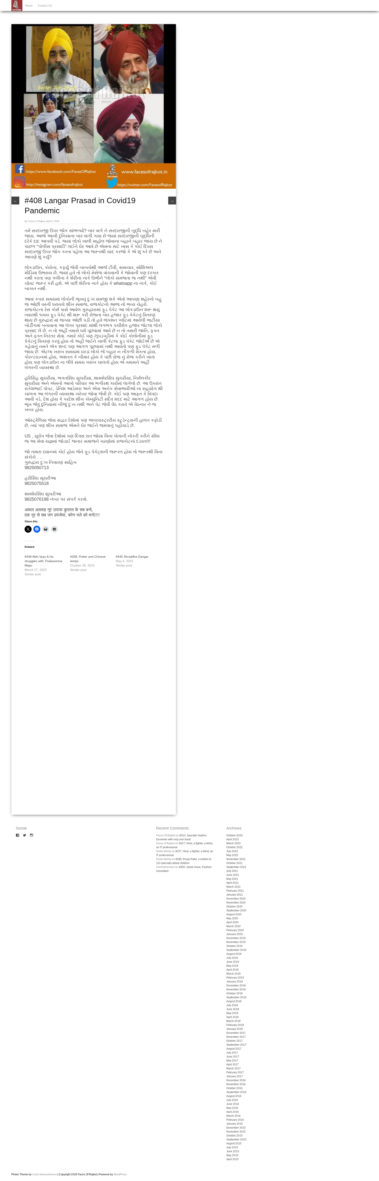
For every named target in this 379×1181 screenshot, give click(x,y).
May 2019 (232, 965)
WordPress (120, 1174)
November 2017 (236, 1036)
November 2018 (236, 989)
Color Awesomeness (44, 1174)
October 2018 (234, 993)
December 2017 (236, 1032)
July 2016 (232, 1100)
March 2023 (233, 843)
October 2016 (234, 1088)
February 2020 (235, 930)
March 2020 (233, 926)
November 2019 (236, 942)
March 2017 (233, 1068)
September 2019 (236, 950)
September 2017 (236, 1044)
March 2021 (233, 886)
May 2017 (232, 1060)
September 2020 (236, 910)
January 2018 (234, 1028)
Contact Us (45, 5)
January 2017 (234, 1076)
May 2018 (232, 1013)
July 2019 (232, 957)
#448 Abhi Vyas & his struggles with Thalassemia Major (43, 561)
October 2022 (234, 847)
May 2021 (232, 878)
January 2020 (234, 934)
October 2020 (234, 906)
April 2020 (232, 922)
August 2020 (233, 914)
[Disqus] (94, 640)
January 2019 (234, 981)
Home (28, 5)
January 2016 (234, 1123)
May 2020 (232, 918)
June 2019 (232, 961)
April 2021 (232, 882)
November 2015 (236, 1131)
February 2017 (235, 1072)
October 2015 (234, 1135)
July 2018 (232, 1005)
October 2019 (234, 946)
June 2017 (232, 1056)
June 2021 (232, 874)
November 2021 (236, 859)
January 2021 (234, 894)
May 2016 (232, 1107)
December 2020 (236, 898)
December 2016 (236, 1080)
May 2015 (232, 1155)
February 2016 (235, 1119)
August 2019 (233, 953)
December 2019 (236, 938)
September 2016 (236, 1092)
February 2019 (235, 977)
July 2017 (232, 1052)
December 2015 (236, 1127)
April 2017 (232, 1064)
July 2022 (232, 851)
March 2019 (233, 973)
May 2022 (232, 855)
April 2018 (232, 1017)
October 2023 (234, 835)
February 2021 (235, 890)
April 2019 (232, 969)
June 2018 (232, 1009)
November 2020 (236, 902)
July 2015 (232, 1147)
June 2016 (232, 1104)
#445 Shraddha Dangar (132, 556)
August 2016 (233, 1096)
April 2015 (232, 1159)
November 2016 (236, 1084)
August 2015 (233, 1143)
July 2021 (232, 871)
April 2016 (232, 1111)
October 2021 (234, 863)
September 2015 (236, 1139)
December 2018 (236, 985)
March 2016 (233, 1115)
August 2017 (233, 1048)
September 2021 (236, 867)
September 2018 (236, 997)
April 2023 (232, 839)
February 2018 (235, 1025)
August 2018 (233, 1001)
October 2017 (234, 1040)
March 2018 (233, 1021)
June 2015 (232, 1151)
